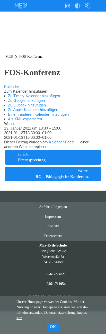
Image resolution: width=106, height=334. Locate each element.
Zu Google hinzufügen (26, 100)
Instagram (48, 196)
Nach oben (68, 198)
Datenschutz (53, 236)
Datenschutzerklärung (60, 313)
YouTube (38, 196)
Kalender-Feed (61, 142)
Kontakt (53, 226)
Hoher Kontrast (77, 8)
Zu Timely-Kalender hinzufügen (34, 96)
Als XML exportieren (25, 119)
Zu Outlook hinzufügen (27, 105)
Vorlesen (87, 6)
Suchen (97, 6)
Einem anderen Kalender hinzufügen (38, 114)
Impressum (53, 216)
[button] (25, 91)
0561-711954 (56, 284)
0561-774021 (56, 274)
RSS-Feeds (58, 198)
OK (53, 327)
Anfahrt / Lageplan (53, 207)
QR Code (68, 8)
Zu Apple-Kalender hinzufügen (33, 109)
